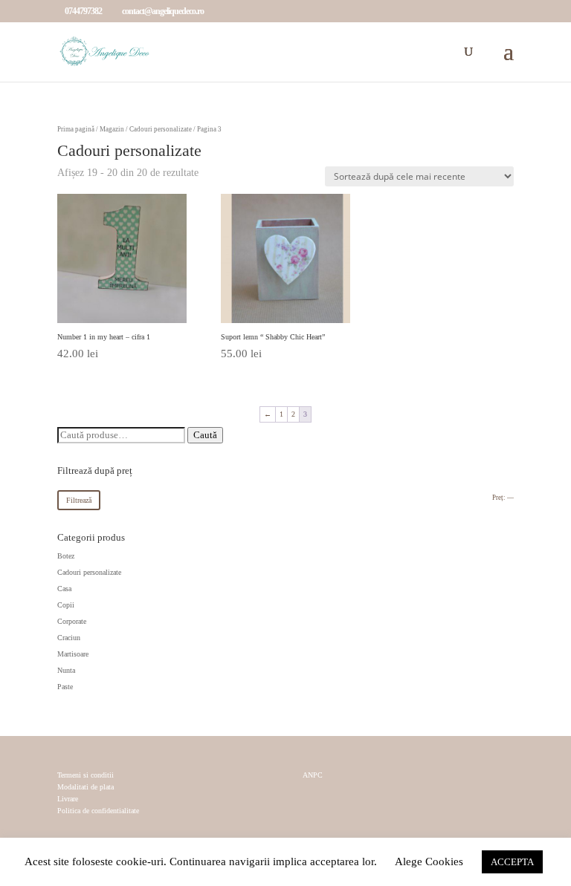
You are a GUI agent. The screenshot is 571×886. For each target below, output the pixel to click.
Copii (65, 605)
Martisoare (72, 654)
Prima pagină (75, 129)
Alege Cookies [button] (429, 861)
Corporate (71, 621)
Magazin (112, 129)
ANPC (313, 775)
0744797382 (83, 11)
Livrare (67, 799)
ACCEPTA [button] (512, 861)
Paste (65, 687)
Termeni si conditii (85, 775)
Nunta (66, 670)
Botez (65, 556)
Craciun (68, 637)
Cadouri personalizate (160, 129)
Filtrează (78, 500)
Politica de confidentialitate (98, 811)
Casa (64, 588)
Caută (205, 434)
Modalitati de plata (85, 787)
